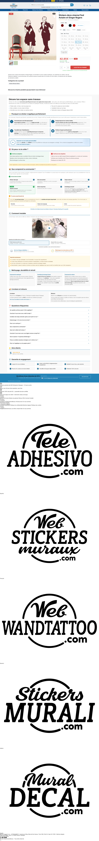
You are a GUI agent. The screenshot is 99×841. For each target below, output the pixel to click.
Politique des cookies (36, 405)
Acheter (2, 397)
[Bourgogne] (62, 25)
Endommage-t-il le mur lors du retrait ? (20, 320)
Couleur (64, 22)
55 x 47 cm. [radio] (64, 39)
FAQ (24, 398)
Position (74, 29)
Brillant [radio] (68, 29)
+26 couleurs (80, 25)
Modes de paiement (14, 398)
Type (61, 29)
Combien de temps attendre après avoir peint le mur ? (24, 316)
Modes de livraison (4, 398)
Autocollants (65, 10)
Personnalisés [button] (85, 10)
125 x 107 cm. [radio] (71, 48)
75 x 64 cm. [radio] (64, 42)
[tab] (11, 63)
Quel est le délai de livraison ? (18, 330)
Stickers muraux (14, 10)
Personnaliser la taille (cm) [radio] (64, 52)
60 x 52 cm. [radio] (71, 39)
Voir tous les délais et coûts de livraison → (20, 299)
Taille (65, 33)
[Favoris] (84, 5)
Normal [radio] (78, 29)
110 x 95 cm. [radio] (78, 45)
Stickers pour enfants (37, 10)
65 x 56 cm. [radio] (78, 39)
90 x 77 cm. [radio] (78, 42)
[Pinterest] (4, 837)
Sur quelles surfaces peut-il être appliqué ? (21, 310)
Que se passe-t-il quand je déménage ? (20, 336)
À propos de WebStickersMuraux (8, 401)
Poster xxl (25, 10)
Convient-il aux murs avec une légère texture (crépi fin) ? (25, 333)
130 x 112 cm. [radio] (78, 48)
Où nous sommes (27, 401)
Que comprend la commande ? (18, 326)
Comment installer (29, 398)
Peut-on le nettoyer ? (15, 323)
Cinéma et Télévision (73, 12)
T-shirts (75, 10)
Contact (2, 407)
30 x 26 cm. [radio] (64, 36)
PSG (57, 7)
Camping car (53, 7)
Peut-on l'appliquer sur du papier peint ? (20, 343)
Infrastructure (19, 401)
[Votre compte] (87, 5)
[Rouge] (74, 25)
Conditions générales (5, 405)
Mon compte (17, 408)
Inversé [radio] (83, 29)
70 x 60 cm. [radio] (85, 39)
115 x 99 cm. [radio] (85, 45)
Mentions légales (27, 405)
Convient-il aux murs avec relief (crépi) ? (21, 313)
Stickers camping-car (52, 10)
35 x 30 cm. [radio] (71, 36)
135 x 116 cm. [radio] (85, 48)
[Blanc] (66, 25)
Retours (20, 398)
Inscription (85, 376)
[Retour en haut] (0, 840)
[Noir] (70, 25)
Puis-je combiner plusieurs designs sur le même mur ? (24, 340)
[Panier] (90, 5)
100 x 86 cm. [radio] (64, 45)
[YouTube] (6, 837)
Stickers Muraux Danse (14, 83)
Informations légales (5, 404)
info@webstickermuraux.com (7, 408)
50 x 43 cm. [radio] (85, 36)
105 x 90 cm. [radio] (71, 45)
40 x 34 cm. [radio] (78, 36)
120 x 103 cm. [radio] (64, 48)
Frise (60, 7)
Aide (21, 408)
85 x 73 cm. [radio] (71, 42)
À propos (2, 400)
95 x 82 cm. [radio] (85, 42)
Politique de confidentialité (52, 378)
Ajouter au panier (80, 67)
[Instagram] (1, 837)
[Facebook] (2, 837)
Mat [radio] (64, 29)
